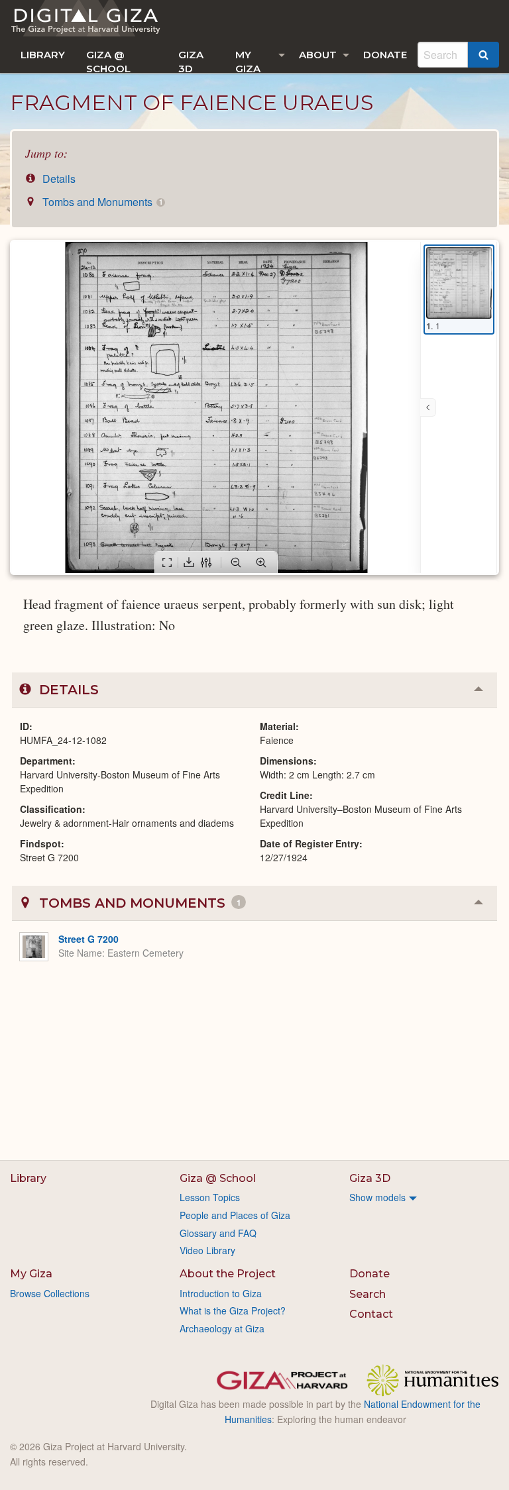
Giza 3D (190, 60)
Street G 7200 (88, 938)
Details (58, 178)
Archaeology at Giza (222, 1328)
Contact (371, 1314)
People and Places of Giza (235, 1215)
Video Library (207, 1250)
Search (367, 1294)
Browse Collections (49, 1293)
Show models (377, 1197)
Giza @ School (108, 60)
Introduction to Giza (221, 1293)
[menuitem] (43, 54)
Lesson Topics (210, 1197)
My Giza (247, 60)
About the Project (228, 1273)
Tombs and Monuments (101, 201)
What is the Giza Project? (233, 1310)
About (318, 54)
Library (43, 54)
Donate (385, 54)
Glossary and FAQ (218, 1233)
